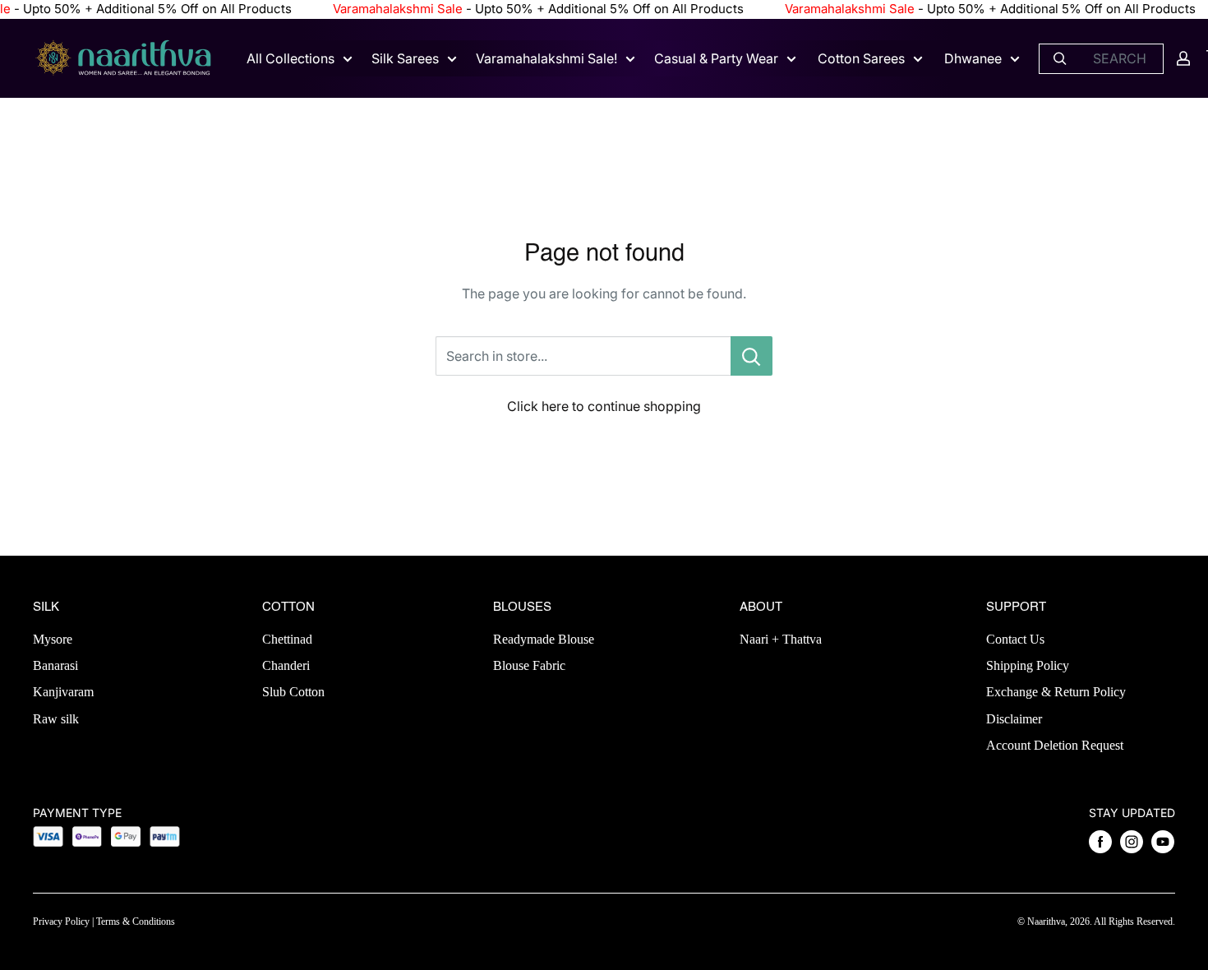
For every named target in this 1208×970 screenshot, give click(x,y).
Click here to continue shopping (604, 406)
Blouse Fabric (529, 665)
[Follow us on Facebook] (1100, 841)
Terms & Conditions (135, 921)
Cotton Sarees (861, 58)
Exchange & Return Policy (1056, 692)
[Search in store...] (751, 356)
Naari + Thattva (781, 639)
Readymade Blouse (543, 639)
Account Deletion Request (1054, 745)
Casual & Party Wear (716, 58)
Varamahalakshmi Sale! (546, 58)
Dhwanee (973, 58)
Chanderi (286, 665)
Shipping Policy (1027, 665)
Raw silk (56, 719)
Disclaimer (1014, 719)
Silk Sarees (405, 58)
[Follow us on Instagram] (1131, 841)
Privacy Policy (61, 921)
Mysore (52, 639)
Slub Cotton (293, 692)
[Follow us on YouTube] (1162, 841)
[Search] (1060, 58)
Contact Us (1015, 639)
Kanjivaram (63, 692)
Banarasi (55, 665)
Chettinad (287, 639)
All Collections (290, 58)
